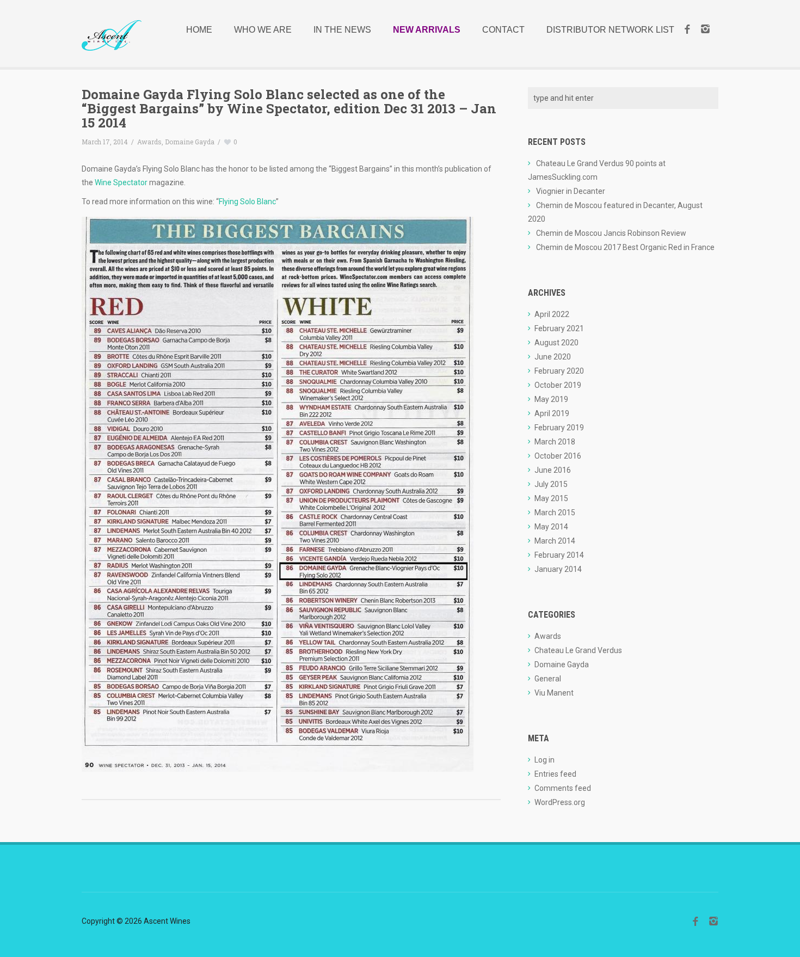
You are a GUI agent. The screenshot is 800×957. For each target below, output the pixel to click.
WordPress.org (559, 802)
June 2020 (552, 356)
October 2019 (557, 385)
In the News (342, 29)
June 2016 (552, 470)
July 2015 (551, 484)
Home (199, 29)
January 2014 (558, 569)
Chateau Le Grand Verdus (578, 650)
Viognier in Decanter (570, 191)
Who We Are (263, 29)
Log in (544, 759)
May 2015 (551, 498)
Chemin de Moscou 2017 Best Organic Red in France (625, 247)
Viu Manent (554, 692)
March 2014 (554, 541)
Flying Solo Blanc (247, 201)
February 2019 (559, 427)
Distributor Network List (610, 29)
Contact (503, 29)
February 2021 (559, 328)
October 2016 (557, 456)
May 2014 (551, 526)
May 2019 (551, 399)
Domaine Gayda (189, 141)
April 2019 (551, 413)
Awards (149, 141)
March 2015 (554, 512)
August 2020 (556, 342)
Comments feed (562, 788)
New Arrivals (426, 29)
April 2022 (551, 314)
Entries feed (555, 774)
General (547, 678)
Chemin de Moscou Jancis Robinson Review (611, 233)
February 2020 (559, 371)
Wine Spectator (121, 182)
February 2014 (559, 555)
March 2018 (554, 441)
